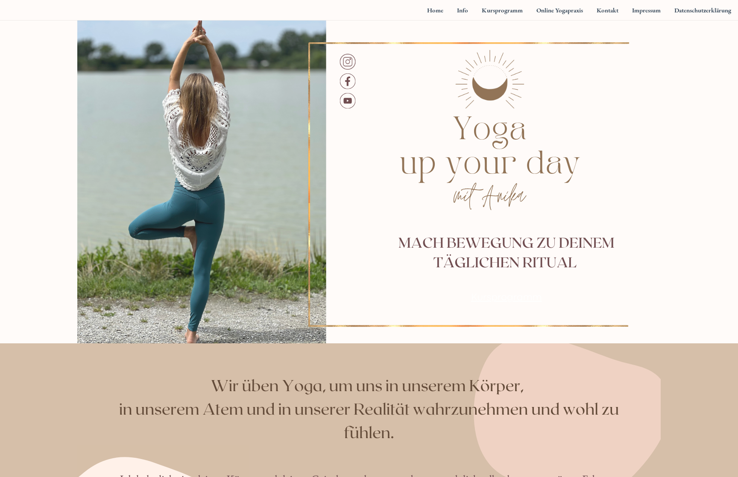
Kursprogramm (506, 297)
